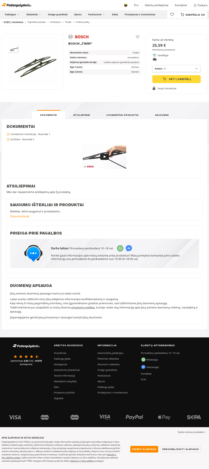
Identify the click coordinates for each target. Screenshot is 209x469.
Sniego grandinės (58, 14)
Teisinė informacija (64, 375)
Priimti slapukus (144, 449)
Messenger (153, 367)
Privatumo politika (64, 392)
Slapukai (58, 398)
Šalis (56, 387)
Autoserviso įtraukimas (67, 369)
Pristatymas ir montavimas (140, 14)
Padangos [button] (11, 14)
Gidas (115, 14)
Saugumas (162, 115)
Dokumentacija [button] (19, 216)
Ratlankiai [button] (32, 14)
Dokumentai (48, 115)
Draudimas (60, 353)
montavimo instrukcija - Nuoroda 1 (30, 134)
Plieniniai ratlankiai (108, 358)
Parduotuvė (95, 14)
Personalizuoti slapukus (180, 449)
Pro (136, 5)
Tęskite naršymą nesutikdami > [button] (192, 432)
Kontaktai (181, 5)
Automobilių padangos (110, 353)
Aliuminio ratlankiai (108, 364)
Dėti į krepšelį (179, 79)
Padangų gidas (62, 358)
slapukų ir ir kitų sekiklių (82, 460)
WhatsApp (152, 359)
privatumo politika (83, 307)
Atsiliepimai (81, 115)
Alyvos (78, 14)
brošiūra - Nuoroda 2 (22, 139)
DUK (143, 379)
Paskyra (202, 5)
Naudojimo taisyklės (65, 381)
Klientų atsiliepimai (156, 5)
